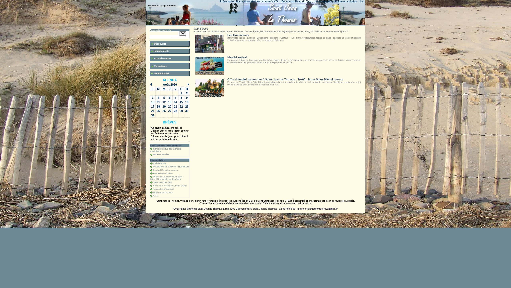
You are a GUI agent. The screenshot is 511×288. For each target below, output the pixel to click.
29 (181, 111)
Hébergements (161, 51)
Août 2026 (170, 84)
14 (175, 102)
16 (186, 102)
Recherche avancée (180, 38)
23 (186, 106)
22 (181, 106)
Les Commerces (238, 35)
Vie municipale (161, 73)
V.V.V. (155, 195)
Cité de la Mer (159, 163)
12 (164, 102)
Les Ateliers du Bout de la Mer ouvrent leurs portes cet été (360, 1)
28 (175, 111)
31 (152, 115)
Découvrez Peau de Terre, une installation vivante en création (284, 1)
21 (175, 106)
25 (158, 111)
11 (158, 102)
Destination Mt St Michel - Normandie (171, 166)
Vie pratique (160, 66)
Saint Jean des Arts (162, 182)
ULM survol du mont (163, 192)
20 (169, 106)
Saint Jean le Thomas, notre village (170, 185)
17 (152, 106)
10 (152, 102)
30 (186, 111)
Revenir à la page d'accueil (162, 5)
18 (158, 106)
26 (164, 111)
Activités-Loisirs (162, 58)
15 (181, 102)
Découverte (159, 44)
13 (169, 102)
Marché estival (237, 57)
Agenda (170, 80)
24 (152, 111)
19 (164, 106)
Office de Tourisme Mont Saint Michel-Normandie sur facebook (166, 177)
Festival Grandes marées (165, 170)
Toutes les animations (163, 189)
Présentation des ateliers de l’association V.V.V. (213, 1)
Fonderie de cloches (163, 173)
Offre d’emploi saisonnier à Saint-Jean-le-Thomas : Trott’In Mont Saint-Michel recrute (285, 79)
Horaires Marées (161, 154)
